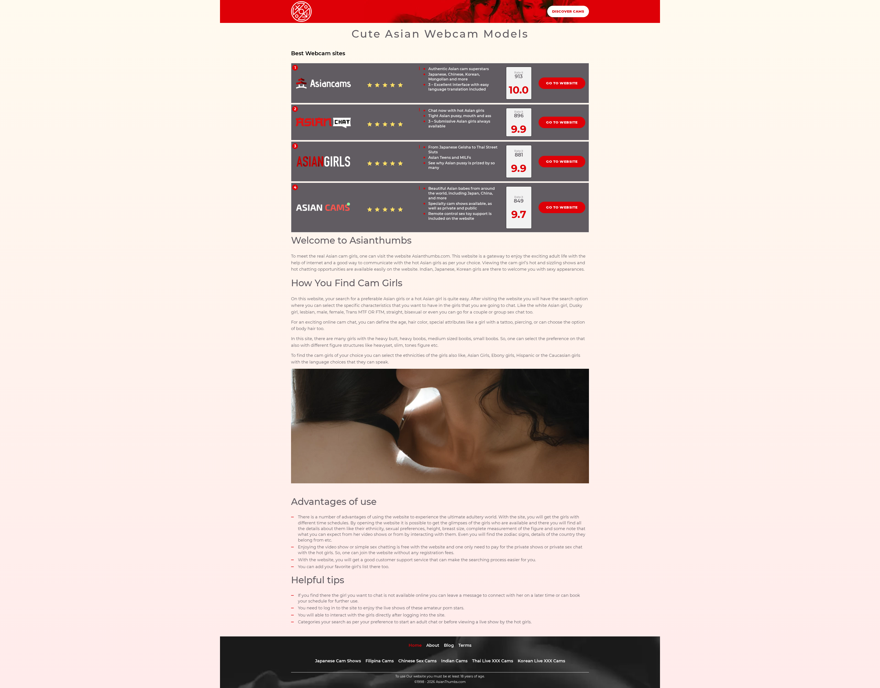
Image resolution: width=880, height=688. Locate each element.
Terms (464, 645)
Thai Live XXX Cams (492, 660)
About (432, 645)
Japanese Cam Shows (338, 660)
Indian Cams (454, 660)
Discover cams (568, 11)
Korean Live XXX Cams (541, 660)
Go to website (562, 83)
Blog (449, 645)
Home (415, 645)
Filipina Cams (380, 660)
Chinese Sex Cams (417, 660)
